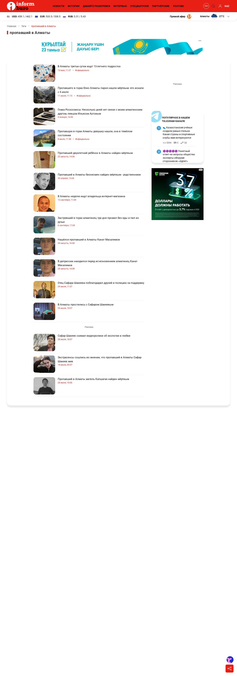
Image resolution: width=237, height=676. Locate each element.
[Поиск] (212, 6)
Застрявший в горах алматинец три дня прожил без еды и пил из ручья (98, 221)
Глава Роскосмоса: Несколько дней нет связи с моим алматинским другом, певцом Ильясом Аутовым (100, 113)
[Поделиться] (230, 669)
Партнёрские (161, 6)
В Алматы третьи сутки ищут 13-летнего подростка (89, 68)
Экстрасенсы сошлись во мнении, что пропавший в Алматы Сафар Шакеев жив (99, 361)
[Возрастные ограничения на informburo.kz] (205, 6)
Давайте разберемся (96, 6)
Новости (58, 6)
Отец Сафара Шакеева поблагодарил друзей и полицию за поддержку (101, 284)
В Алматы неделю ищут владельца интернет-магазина (91, 198)
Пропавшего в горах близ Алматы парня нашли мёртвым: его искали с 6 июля (101, 91)
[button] (215, 16)
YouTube (178, 6)
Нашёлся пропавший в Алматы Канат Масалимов (89, 241)
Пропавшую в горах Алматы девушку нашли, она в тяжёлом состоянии (95, 135)
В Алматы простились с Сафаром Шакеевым (85, 306)
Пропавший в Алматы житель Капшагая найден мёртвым (93, 380)
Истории (73, 6)
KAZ (227, 6)
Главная (11, 26)
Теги (23, 26)
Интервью (120, 6)
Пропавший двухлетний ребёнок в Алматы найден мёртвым (95, 154)
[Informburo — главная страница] (21, 6)
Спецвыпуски (139, 6)
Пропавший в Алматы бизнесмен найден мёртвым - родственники (99, 176)
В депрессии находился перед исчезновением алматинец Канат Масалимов (97, 265)
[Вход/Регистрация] (219, 6)
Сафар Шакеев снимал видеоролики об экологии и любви (94, 337)
